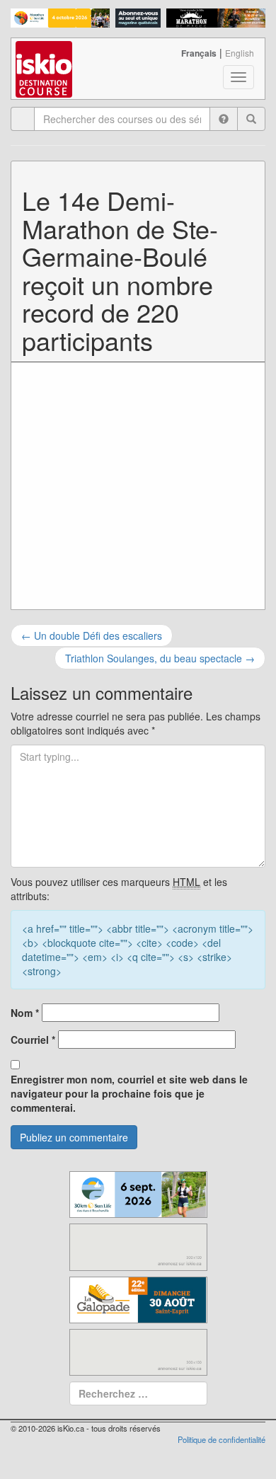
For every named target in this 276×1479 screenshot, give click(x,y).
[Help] (223, 119)
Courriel (33, 1039)
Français (199, 53)
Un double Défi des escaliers (91, 635)
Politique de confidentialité (221, 1439)
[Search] (251, 119)
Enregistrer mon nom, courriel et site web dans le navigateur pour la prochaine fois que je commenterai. (129, 1093)
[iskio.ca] (45, 56)
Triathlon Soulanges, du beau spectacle (160, 658)
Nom (25, 1013)
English (239, 53)
